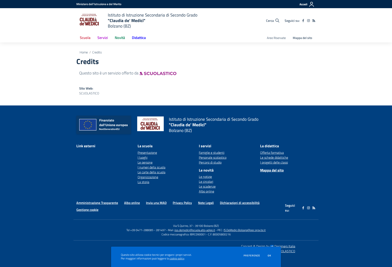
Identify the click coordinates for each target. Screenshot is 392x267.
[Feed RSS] (314, 20)
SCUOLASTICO (89, 93)
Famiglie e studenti (211, 152)
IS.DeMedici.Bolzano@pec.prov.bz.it (245, 230)
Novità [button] (120, 37)
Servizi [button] (102, 37)
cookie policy (176, 258)
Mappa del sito (302, 37)
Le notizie (205, 176)
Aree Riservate (276, 37)
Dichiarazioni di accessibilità (239, 202)
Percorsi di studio (210, 162)
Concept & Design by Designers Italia (268, 246)
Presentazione (147, 152)
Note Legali (206, 202)
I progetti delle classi (274, 162)
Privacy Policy (182, 202)
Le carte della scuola (151, 172)
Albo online (206, 191)
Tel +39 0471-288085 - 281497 (146, 230)
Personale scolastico (212, 157)
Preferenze (252, 255)
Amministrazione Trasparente (97, 202)
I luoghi (142, 157)
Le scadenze (207, 186)
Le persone (145, 162)
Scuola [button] (85, 37)
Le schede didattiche (274, 157)
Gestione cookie (87, 209)
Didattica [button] (139, 37)
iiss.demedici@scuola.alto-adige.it (194, 230)
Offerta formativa (272, 152)
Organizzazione (148, 177)
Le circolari (206, 181)
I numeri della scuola (151, 167)
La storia (143, 181)
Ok (269, 255)
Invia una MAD (156, 202)
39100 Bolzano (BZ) (207, 226)
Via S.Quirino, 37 (183, 226)
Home (84, 52)
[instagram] (308, 20)
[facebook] (303, 20)
